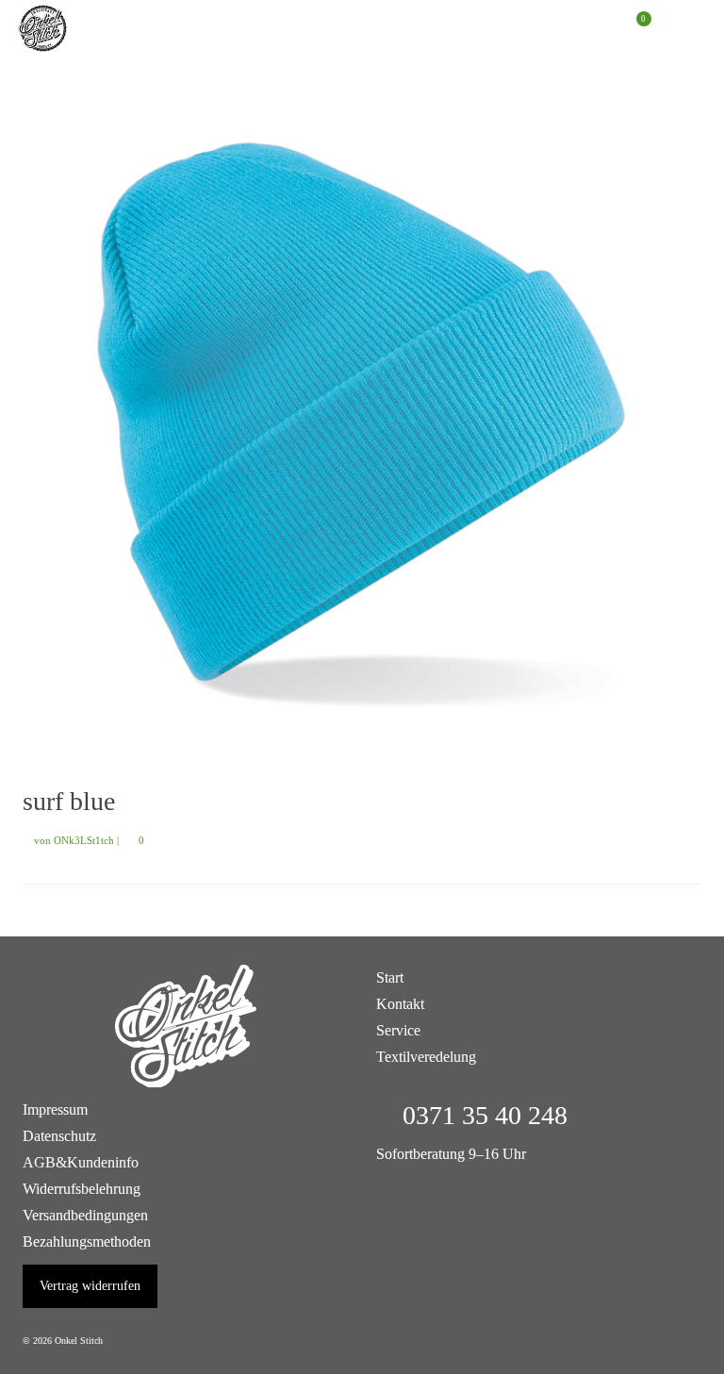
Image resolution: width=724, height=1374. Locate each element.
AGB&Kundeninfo (81, 1162)
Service (398, 1030)
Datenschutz (59, 1136)
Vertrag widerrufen (90, 1286)
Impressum (55, 1109)
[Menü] (682, 28)
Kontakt (400, 1004)
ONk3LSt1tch (84, 840)
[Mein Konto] (588, 28)
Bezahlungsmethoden (87, 1241)
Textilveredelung (426, 1057)
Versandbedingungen (85, 1215)
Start (389, 977)
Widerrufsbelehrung (81, 1189)
